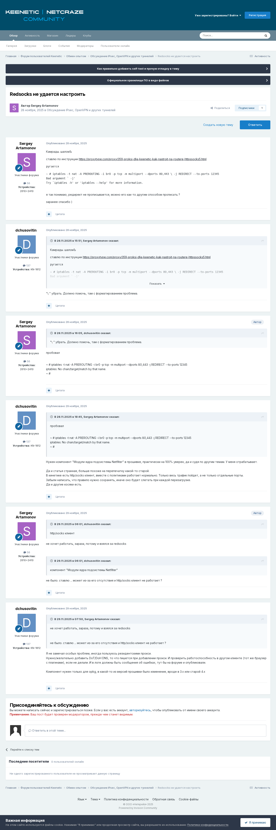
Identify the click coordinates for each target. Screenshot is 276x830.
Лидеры (70, 35)
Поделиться (221, 108)
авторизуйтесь (140, 710)
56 (28, 183)
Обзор (13, 35)
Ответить (255, 124)
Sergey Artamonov (44, 105)
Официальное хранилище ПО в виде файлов (138, 80)
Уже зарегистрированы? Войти (217, 15)
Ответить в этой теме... (48, 730)
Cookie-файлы (188, 799)
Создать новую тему (218, 124)
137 (28, 265)
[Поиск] (265, 35)
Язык (81, 799)
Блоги (47, 45)
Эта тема (250, 35)
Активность (32, 35)
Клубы (87, 35)
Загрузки (30, 45)
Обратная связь (163, 799)
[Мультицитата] (49, 214)
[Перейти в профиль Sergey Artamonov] (14, 107)
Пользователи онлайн (115, 45)
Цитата (60, 214)
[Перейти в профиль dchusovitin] (27, 244)
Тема (95, 799)
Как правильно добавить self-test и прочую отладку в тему (138, 68)
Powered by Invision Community (138, 807)
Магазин (52, 35)
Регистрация (257, 15)
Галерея (11, 45)
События (64, 45)
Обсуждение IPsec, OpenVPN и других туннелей (81, 110)
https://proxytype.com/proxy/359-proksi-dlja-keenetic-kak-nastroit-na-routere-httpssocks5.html (142, 159)
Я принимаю (257, 822)
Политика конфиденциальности (126, 799)
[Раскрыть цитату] (52, 240)
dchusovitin (26, 230)
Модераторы (85, 45)
